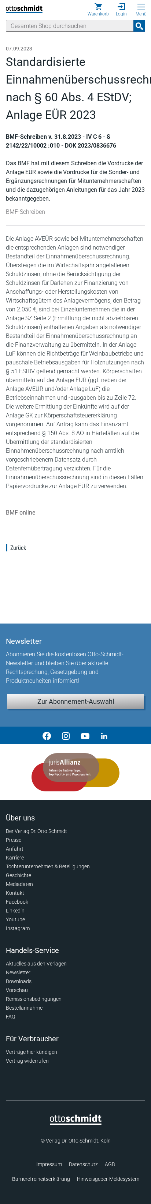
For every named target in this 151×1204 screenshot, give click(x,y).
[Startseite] (76, 1123)
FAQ (10, 1017)
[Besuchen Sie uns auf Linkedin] (104, 735)
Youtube (15, 919)
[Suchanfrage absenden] (139, 26)
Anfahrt (14, 849)
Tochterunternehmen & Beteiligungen (48, 866)
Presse (13, 840)
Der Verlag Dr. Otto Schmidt (36, 831)
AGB (110, 1164)
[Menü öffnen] (141, 7)
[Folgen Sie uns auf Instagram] (66, 735)
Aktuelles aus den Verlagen (36, 964)
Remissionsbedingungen (34, 999)
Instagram (18, 928)
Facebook (17, 902)
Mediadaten (19, 884)
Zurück (18, 547)
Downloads (19, 981)
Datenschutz (83, 1164)
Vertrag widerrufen (27, 1061)
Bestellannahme (24, 1008)
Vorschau (17, 990)
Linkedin (15, 911)
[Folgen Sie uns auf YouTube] (85, 735)
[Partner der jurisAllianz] (75, 772)
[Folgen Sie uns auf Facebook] (47, 735)
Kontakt (15, 893)
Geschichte (18, 875)
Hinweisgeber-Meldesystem (108, 1179)
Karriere (15, 858)
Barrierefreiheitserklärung (41, 1179)
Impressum (49, 1164)
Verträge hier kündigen (31, 1052)
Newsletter (18, 972)
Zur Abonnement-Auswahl (75, 701)
